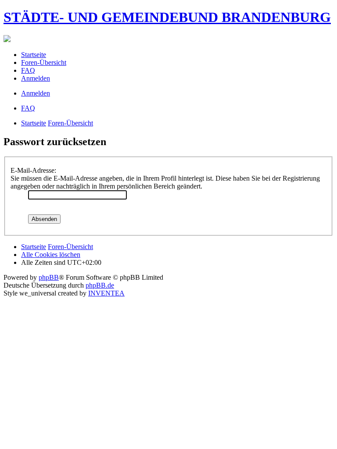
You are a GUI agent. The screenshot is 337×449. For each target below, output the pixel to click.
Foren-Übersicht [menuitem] (43, 62)
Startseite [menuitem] (33, 54)
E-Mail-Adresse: (33, 170)
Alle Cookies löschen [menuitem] (50, 254)
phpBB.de (100, 285)
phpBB (49, 277)
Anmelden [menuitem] (35, 78)
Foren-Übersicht (70, 123)
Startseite (33, 123)
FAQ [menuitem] (28, 70)
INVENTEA (106, 293)
